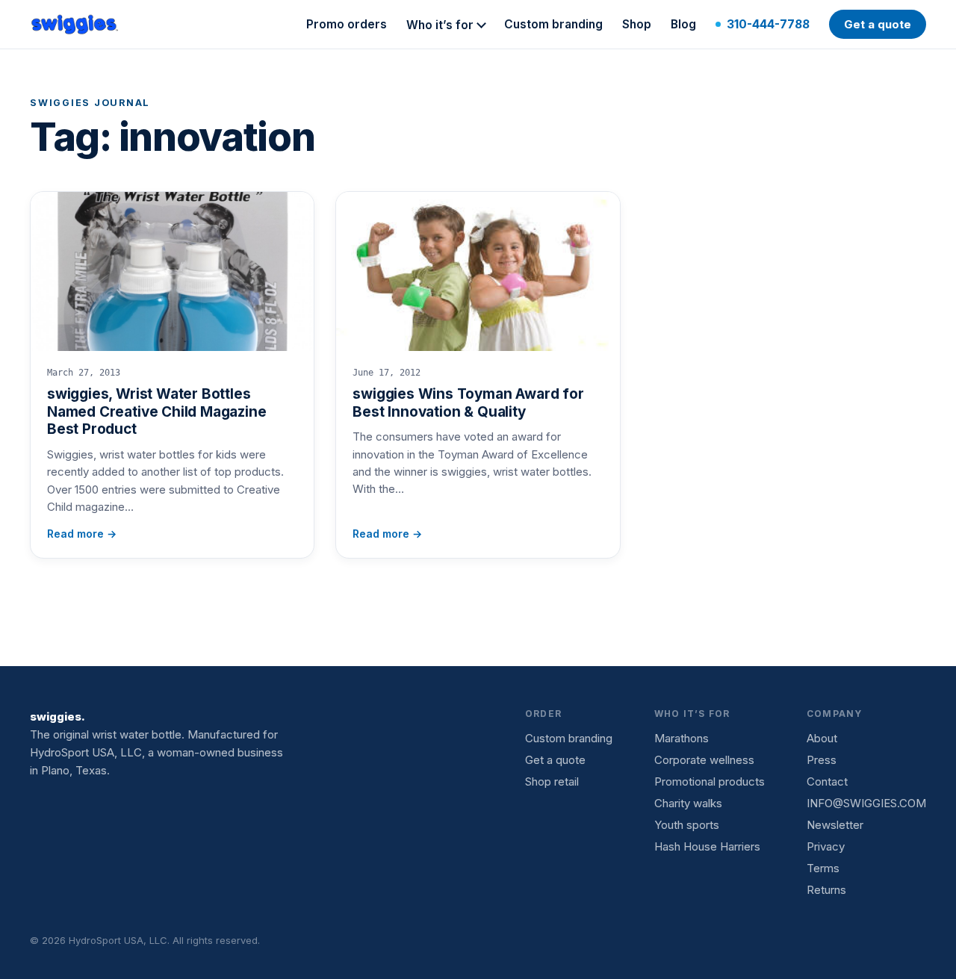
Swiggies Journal (90, 102)
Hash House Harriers (707, 846)
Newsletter (835, 825)
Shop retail (552, 781)
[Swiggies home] (75, 24)
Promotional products (709, 781)
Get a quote (877, 24)
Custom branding (553, 24)
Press (821, 760)
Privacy (826, 846)
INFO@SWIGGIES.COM (866, 803)
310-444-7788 (768, 24)
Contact (827, 781)
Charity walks (688, 803)
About (822, 738)
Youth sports (686, 825)
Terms (823, 868)
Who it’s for (440, 25)
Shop (636, 24)
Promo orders (346, 24)
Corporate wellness (704, 760)
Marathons (681, 738)
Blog (683, 24)
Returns (826, 890)
